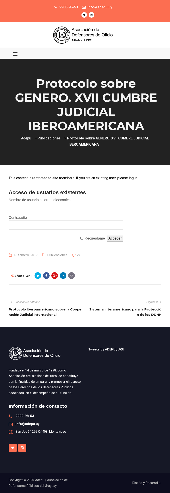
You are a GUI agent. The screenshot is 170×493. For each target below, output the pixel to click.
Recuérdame (95, 238)
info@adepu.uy (27, 424)
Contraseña (18, 217)
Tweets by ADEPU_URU (106, 349)
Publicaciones (57, 255)
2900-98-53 (24, 416)
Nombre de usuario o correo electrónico (40, 200)
